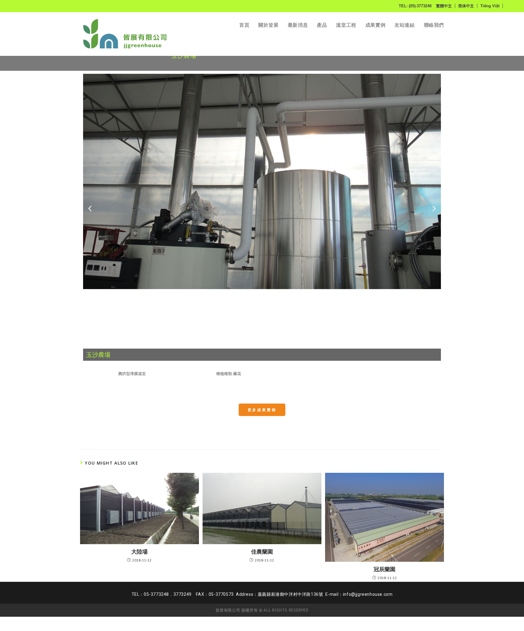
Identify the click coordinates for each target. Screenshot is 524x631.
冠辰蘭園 (384, 569)
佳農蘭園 (262, 551)
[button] (90, 208)
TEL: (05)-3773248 (415, 6)
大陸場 (139, 551)
